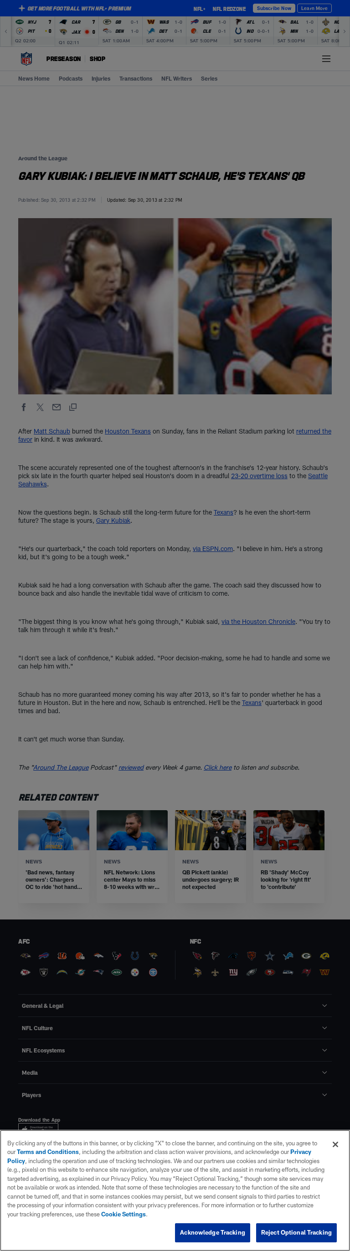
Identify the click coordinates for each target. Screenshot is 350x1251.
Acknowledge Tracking (212, 1232)
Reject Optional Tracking (296, 1232)
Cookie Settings (123, 1214)
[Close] (335, 1144)
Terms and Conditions (48, 1151)
